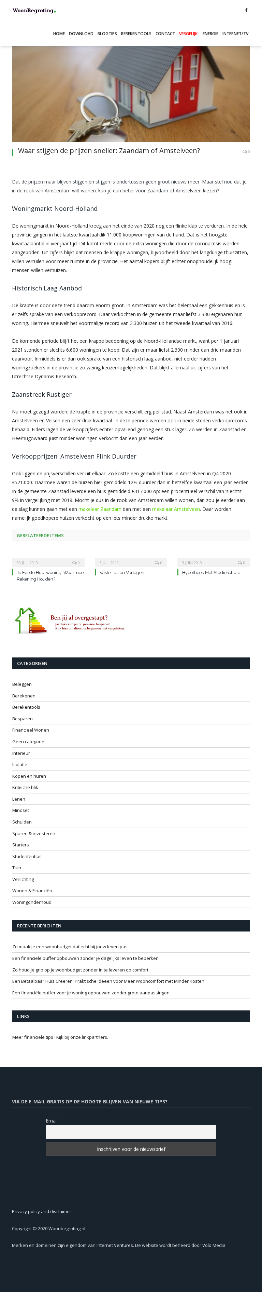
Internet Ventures (115, 1245)
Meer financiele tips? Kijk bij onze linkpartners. (60, 1037)
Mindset (20, 810)
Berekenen (23, 696)
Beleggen (22, 684)
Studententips (27, 856)
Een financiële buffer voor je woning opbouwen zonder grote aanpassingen (91, 993)
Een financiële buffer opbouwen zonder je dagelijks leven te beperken (85, 958)
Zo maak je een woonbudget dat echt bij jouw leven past (70, 946)
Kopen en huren (29, 776)
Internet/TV (235, 34)
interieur (21, 753)
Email (52, 1120)
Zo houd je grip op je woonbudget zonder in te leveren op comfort (80, 970)
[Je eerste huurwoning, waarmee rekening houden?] (48, 558)
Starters (20, 845)
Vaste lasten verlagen (122, 572)
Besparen (22, 719)
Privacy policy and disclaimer (41, 1211)
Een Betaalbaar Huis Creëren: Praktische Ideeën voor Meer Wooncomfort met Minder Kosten (108, 981)
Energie (210, 34)
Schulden (22, 822)
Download (81, 34)
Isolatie (19, 764)
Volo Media (213, 1245)
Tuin (16, 868)
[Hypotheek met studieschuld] (213, 558)
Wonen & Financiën (32, 890)
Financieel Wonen (30, 730)
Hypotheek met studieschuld (211, 572)
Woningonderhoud (32, 902)
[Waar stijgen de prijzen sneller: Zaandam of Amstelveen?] (131, 85)
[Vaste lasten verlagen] (131, 558)
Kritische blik (25, 787)
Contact (165, 34)
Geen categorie (28, 741)
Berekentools (136, 34)
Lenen (18, 799)
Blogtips (107, 34)
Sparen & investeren (33, 833)
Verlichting (23, 879)
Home (59, 34)
